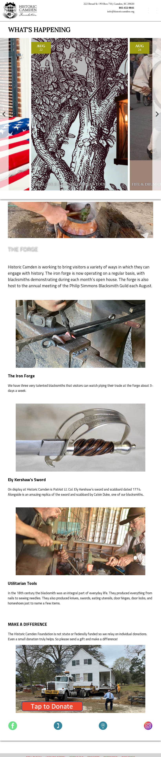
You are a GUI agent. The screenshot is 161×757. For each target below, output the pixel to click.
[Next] (156, 114)
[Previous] (4, 114)
